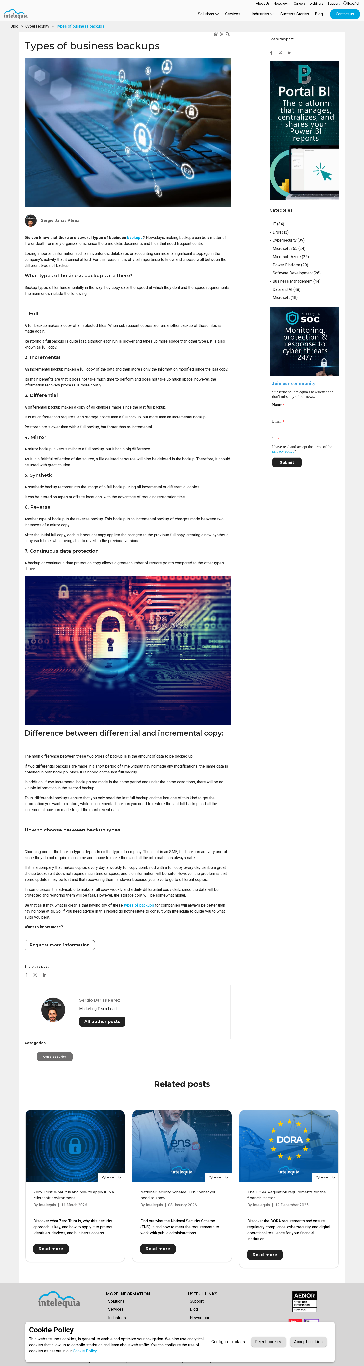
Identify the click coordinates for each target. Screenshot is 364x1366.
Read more (51, 1249)
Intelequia (47, 1205)
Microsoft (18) (285, 297)
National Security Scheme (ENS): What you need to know (178, 1195)
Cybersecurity (37, 26)
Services (116, 1309)
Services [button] (232, 14)
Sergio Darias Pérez (99, 1000)
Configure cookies (228, 1341)
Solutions (116, 1301)
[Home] (216, 34)
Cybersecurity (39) (289, 240)
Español (353, 3)
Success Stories (294, 14)
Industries (117, 1317)
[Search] (228, 34)
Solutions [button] (206, 14)
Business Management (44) (296, 281)
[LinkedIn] (44, 975)
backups (135, 237)
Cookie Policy (85, 1351)
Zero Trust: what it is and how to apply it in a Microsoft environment (73, 1195)
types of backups (139, 905)
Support (197, 1301)
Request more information (60, 945)
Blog (319, 14)
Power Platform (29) (290, 265)
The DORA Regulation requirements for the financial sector (286, 1195)
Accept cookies (308, 1341)
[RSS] (222, 34)
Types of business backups (80, 26)
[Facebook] (26, 975)
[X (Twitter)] (35, 975)
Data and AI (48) (286, 289)
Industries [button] (260, 14)
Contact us (345, 14)
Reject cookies (268, 1341)
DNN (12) (281, 232)
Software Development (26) (297, 273)
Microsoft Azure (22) (291, 256)
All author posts (102, 1021)
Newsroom (199, 1317)
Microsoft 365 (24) (289, 248)
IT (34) (278, 224)
